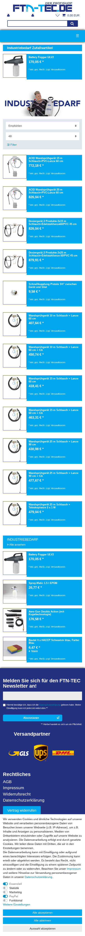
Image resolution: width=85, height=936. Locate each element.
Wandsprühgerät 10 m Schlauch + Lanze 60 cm (53, 317)
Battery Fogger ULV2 (41, 57)
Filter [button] (13, 144)
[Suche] (72, 23)
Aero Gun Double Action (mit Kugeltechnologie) (46, 613)
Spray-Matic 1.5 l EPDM (43, 583)
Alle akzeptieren (43, 912)
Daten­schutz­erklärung (38, 877)
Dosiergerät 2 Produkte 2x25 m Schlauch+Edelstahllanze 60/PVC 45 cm (53, 254)
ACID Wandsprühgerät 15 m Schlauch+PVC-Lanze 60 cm (46, 160)
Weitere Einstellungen (16, 904)
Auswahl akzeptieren (43, 928)
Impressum (13, 787)
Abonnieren (31, 717)
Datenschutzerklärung (23, 800)
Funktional (15, 900)
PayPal (13, 896)
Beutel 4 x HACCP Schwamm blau (54, 642)
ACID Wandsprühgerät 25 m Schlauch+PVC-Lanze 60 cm (46, 191)
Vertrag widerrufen (21, 810)
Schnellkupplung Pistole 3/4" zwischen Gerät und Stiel (53, 286)
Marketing (15, 892)
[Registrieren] (9, 15)
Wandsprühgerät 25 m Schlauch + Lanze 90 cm (53, 443)
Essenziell (15, 883)
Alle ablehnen (42, 920)
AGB (7, 781)
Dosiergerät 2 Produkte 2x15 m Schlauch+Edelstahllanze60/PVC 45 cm (53, 223)
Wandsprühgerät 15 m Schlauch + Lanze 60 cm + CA (53, 411)
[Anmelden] (33, 15)
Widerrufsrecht (17, 794)
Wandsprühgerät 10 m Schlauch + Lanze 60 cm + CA (53, 348)
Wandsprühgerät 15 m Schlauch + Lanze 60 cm (53, 380)
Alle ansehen (17, 544)
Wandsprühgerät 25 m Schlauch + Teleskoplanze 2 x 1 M (49, 506)
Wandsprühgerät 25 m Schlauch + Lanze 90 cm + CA (53, 474)
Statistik (14, 888)
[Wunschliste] (57, 15)
